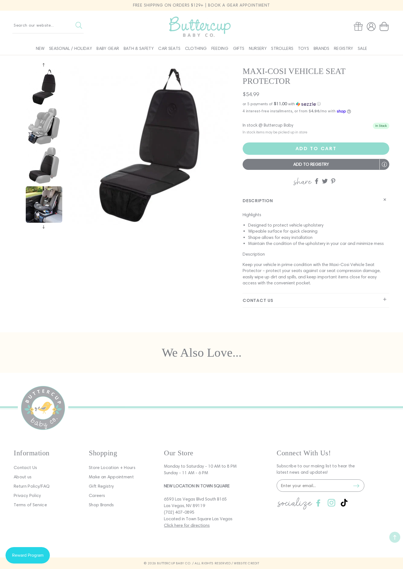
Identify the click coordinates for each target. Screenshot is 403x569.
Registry (343, 48)
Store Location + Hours (112, 467)
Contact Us (25, 467)
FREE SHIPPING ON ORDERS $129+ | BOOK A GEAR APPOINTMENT (201, 5)
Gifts (239, 48)
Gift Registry (101, 486)
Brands (322, 48)
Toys (303, 48)
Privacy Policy (27, 495)
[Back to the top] (394, 537)
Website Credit (246, 563)
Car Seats (169, 48)
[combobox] (48, 25)
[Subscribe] (356, 486)
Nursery (258, 48)
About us (23, 476)
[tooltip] (384, 164)
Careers (97, 495)
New (40, 48)
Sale (362, 48)
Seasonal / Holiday (70, 48)
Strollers (282, 48)
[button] (385, 26)
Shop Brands (101, 504)
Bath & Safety (139, 48)
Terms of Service (30, 504)
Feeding (219, 48)
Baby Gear (108, 48)
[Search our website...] (79, 25)
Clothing (196, 48)
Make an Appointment (111, 476)
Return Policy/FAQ (32, 486)
